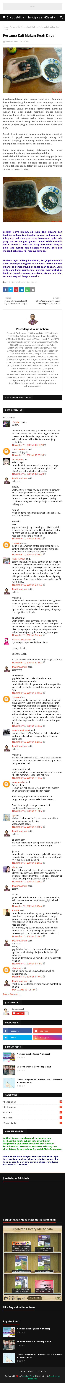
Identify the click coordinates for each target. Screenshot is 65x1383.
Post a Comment (11, 994)
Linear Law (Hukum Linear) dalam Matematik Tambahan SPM (39, 1081)
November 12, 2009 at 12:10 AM (28, 473)
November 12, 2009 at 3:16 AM (27, 662)
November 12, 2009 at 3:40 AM (27, 692)
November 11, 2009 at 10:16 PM (28, 445)
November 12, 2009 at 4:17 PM (27, 810)
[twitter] (17, 1037)
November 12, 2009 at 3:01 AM (27, 635)
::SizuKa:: (16, 422)
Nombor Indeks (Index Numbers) (33, 1053)
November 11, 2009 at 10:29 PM (28, 455)
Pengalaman (33, 1101)
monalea (16, 543)
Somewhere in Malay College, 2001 (34, 1066)
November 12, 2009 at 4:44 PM (27, 826)
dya (14, 815)
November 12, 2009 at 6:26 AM (27, 741)
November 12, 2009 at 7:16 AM (27, 777)
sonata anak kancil (21, 730)
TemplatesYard (27, 1376)
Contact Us (41, 1371)
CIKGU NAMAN (19, 449)
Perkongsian (33, 1107)
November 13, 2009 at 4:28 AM (27, 881)
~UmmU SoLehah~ (21, 639)
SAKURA (32, 1112)
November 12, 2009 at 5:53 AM (27, 725)
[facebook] (17, 1030)
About (31, 1371)
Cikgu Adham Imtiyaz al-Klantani (32, 17)
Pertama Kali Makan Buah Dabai (23, 27)
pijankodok (17, 459)
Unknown (16, 968)
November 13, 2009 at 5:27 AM (27, 936)
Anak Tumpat (18, 558)
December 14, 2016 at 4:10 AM (27, 976)
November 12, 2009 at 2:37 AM (27, 554)
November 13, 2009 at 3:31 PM (27, 963)
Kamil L (15, 910)
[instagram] (47, 1037)
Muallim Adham (11, 41)
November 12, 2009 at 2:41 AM (27, 584)
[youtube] (47, 1030)
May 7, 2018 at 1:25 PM (24, 989)
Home (5, 27)
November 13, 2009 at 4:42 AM (27, 906)
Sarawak (33, 1117)
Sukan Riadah (32, 1123)
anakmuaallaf (18, 782)
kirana (15, 867)
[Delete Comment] (45, 445)
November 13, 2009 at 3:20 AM (27, 862)
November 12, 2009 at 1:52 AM (27, 538)
